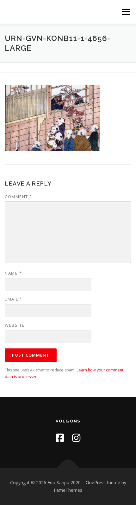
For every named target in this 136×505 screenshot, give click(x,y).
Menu (125, 11)
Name (13, 273)
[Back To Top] (68, 468)
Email (13, 299)
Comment (18, 196)
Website (15, 325)
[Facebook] (60, 437)
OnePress (96, 482)
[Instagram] (76, 437)
